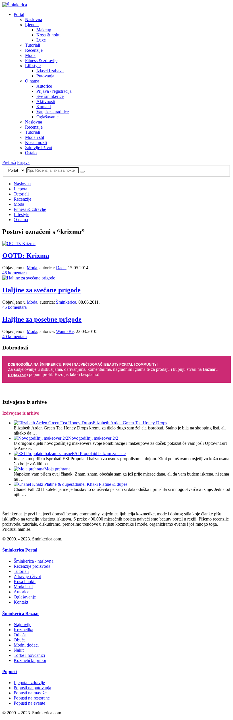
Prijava (23, 162)
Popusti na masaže (30, 692)
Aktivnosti (45, 101)
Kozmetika (23, 629)
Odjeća (20, 634)
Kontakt (43, 106)
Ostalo (31, 152)
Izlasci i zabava (50, 70)
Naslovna (33, 19)
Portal (19, 14)
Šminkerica (66, 302)
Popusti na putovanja (32, 687)
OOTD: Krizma (25, 255)
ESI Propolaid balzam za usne (99, 453)
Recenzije (34, 50)
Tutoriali (32, 45)
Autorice (44, 86)
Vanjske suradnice (52, 111)
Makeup (43, 29)
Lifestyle (33, 65)
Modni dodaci (26, 645)
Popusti (9, 671)
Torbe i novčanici (29, 655)
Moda (30, 55)
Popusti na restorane (32, 698)
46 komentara (14, 272)
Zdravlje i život (38, 147)
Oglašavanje (47, 116)
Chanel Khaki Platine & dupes (100, 484)
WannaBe (65, 331)
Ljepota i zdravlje (29, 682)
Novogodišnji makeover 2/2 (93, 438)
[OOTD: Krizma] (19, 243)
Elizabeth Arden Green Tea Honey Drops (130, 422)
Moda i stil (34, 137)
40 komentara (14, 336)
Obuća (20, 639)
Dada (61, 267)
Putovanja (45, 75)
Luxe (41, 40)
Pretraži (9, 162)
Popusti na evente (29, 703)
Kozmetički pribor (30, 660)
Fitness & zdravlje (41, 60)
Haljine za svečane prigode (41, 290)
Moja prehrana (57, 468)
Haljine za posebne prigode (42, 319)
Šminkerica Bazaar (20, 613)
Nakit (19, 650)
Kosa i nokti (36, 142)
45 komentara (14, 307)
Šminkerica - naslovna (33, 561)
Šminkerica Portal (19, 550)
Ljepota (32, 24)
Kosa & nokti (48, 34)
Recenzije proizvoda (32, 566)
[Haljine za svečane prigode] (28, 277)
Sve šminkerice (50, 96)
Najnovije (22, 624)
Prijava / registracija (54, 91)
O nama (32, 81)
